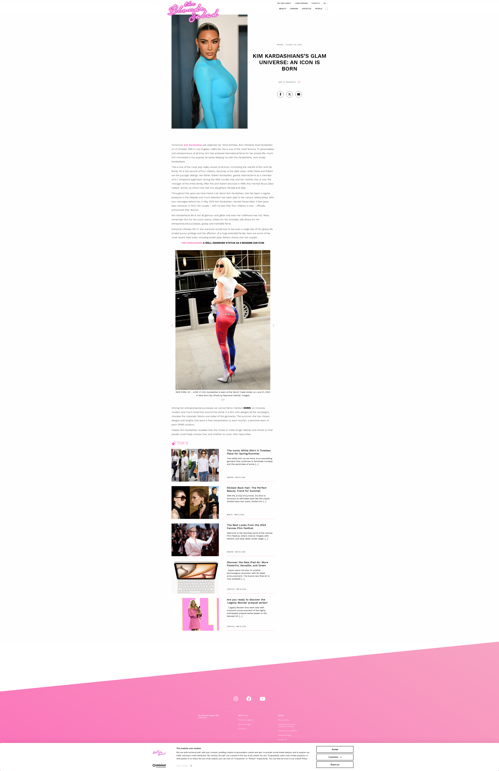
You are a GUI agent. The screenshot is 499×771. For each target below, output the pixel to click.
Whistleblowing (284, 735)
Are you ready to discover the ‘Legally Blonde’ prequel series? (247, 601)
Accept (335, 749)
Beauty (282, 9)
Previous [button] (172, 325)
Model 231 (282, 740)
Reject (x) (335, 764)
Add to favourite (287, 82)
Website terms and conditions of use (286, 725)
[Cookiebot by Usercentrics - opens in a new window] (159, 766)
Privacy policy (284, 720)
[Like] (280, 94)
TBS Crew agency (284, 3)
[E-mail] (298, 94)
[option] (222, 323)
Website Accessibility (287, 731)
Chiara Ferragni (301, 3)
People (318, 9)
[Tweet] (289, 94)
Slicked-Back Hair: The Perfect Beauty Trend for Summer (247, 489)
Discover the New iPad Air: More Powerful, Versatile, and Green (247, 564)
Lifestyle (306, 9)
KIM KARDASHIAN (192, 242)
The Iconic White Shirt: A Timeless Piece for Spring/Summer (249, 452)
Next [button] (273, 325)
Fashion (294, 9)
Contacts (315, 3)
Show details (182, 766)
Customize (333, 757)
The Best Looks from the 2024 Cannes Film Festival (246, 526)
